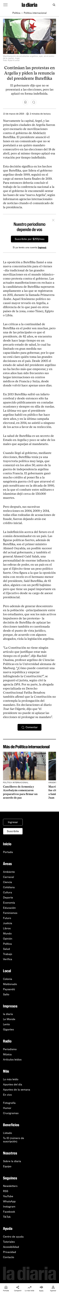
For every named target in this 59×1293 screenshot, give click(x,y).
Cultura (7, 892)
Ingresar (13, 822)
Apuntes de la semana (16, 1089)
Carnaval (8, 877)
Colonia (7, 979)
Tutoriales (9, 1241)
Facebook (9, 1211)
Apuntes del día (12, 1084)
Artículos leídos (12, 1059)
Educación (9, 907)
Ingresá (42, 247)
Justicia (7, 923)
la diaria (8, 1014)
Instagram (9, 1206)
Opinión (7, 938)
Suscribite (13, 831)
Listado (7, 1133)
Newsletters (10, 1186)
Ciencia (7, 882)
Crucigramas (10, 1113)
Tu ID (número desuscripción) (13, 1139)
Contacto (8, 1257)
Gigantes (8, 1029)
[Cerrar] (53, 220)
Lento (6, 1024)
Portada (8, 852)
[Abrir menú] (5, 4)
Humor (7, 1108)
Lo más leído (10, 1079)
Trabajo (7, 954)
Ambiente (9, 872)
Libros (7, 928)
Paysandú (9, 989)
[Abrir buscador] (54, 5)
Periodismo (10, 1049)
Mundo (7, 933)
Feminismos (10, 913)
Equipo (7, 1166)
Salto (6, 994)
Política (16, 12)
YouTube (8, 1196)
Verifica (7, 959)
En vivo (7, 1094)
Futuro (7, 918)
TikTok (7, 1217)
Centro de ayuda (13, 1236)
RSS (5, 1191)
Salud (6, 949)
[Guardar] (25, 102)
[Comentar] (33, 102)
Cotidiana (9, 887)
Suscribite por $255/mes (29, 239)
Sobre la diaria (12, 1161)
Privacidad (9, 1252)
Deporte (8, 897)
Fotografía (9, 1103)
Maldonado (10, 984)
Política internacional (35, 12)
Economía (9, 902)
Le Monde (9, 1019)
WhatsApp (9, 1201)
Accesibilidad (11, 1247)
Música (7, 1054)
